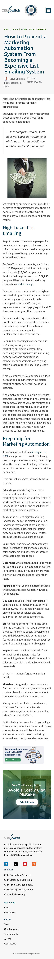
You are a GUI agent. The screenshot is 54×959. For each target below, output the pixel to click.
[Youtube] (25, 864)
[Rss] (34, 864)
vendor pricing (24, 284)
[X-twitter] (16, 864)
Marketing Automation (33, 29)
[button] (48, 10)
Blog (15, 29)
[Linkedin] (6, 864)
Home (7, 29)
